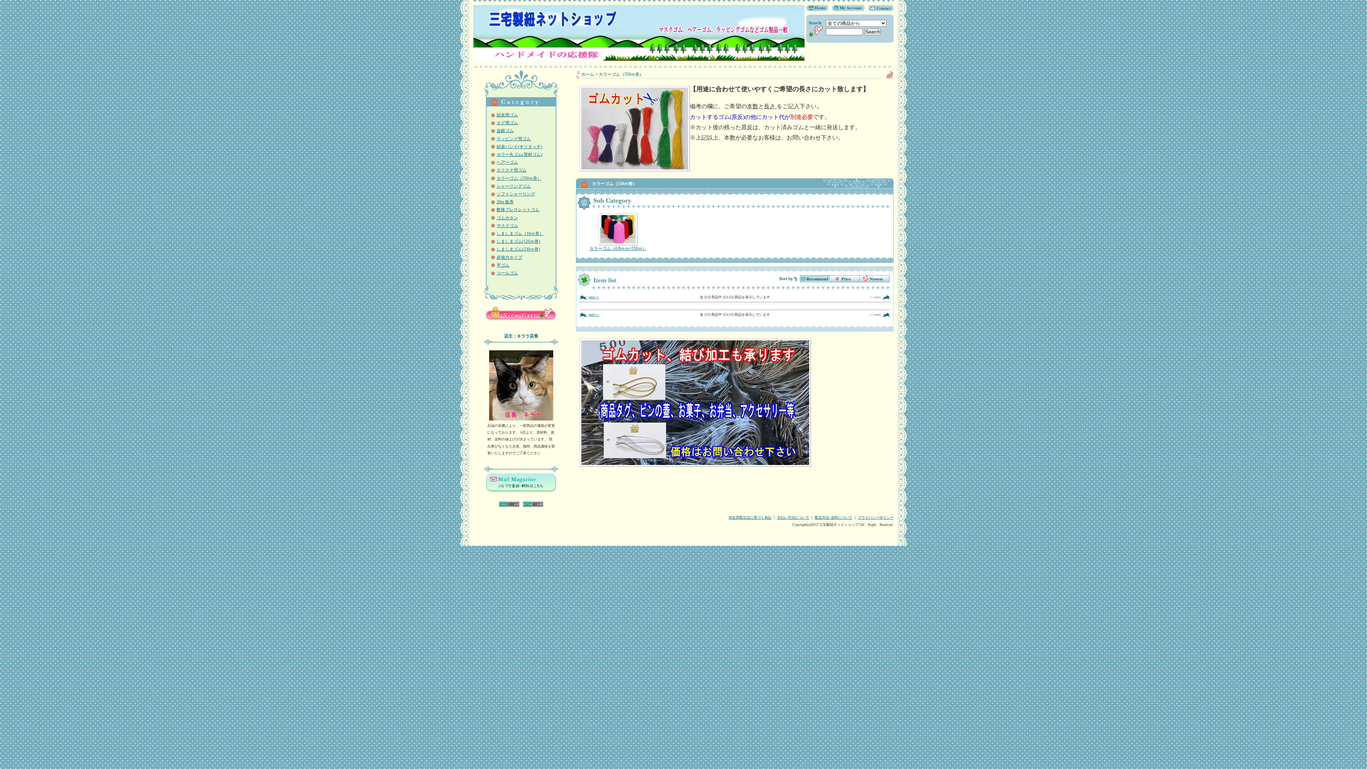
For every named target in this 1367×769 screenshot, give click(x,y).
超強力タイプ (509, 257)
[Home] (817, 9)
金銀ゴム (505, 130)
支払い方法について (793, 517)
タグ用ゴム (507, 122)
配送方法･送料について (833, 517)
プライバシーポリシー (876, 517)
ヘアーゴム (507, 162)
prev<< (594, 297)
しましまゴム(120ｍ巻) (518, 241)
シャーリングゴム (514, 186)
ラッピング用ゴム (514, 138)
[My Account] (846, 9)
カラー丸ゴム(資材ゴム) (519, 154)
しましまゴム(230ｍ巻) (518, 249)
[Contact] (879, 9)
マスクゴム (507, 225)
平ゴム (503, 265)
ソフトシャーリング (516, 194)
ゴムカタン (507, 217)
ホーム (587, 74)
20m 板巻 (505, 201)
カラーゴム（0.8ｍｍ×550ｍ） (618, 248)
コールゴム (507, 273)
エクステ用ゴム (512, 170)
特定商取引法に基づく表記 (750, 517)
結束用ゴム (507, 115)
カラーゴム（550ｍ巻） (519, 178)
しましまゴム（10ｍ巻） (520, 233)
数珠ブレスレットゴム (518, 209)
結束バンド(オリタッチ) (519, 146)
